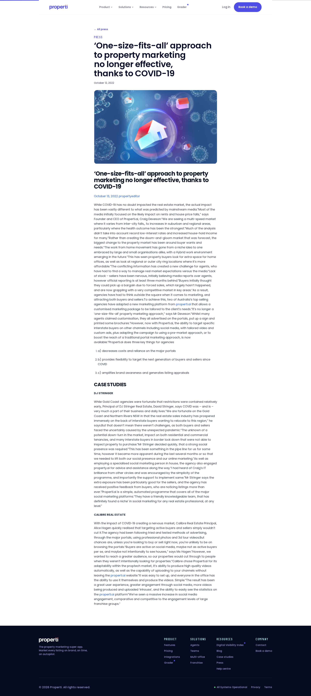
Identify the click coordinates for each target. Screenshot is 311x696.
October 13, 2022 (106, 196)
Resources (147, 7)
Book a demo (264, 651)
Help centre (224, 668)
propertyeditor (129, 196)
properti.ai (183, 304)
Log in (226, 7)
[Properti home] (58, 7)
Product (104, 7)
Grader (182, 7)
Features (169, 645)
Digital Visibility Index (230, 645)
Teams (194, 651)
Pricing (166, 7)
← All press (101, 29)
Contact (261, 645)
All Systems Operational (232, 687)
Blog (219, 651)
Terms (268, 687)
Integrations (172, 657)
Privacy (255, 687)
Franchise (196, 662)
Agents (194, 645)
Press (220, 662)
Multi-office (197, 657)
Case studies (225, 657)
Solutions (125, 7)
